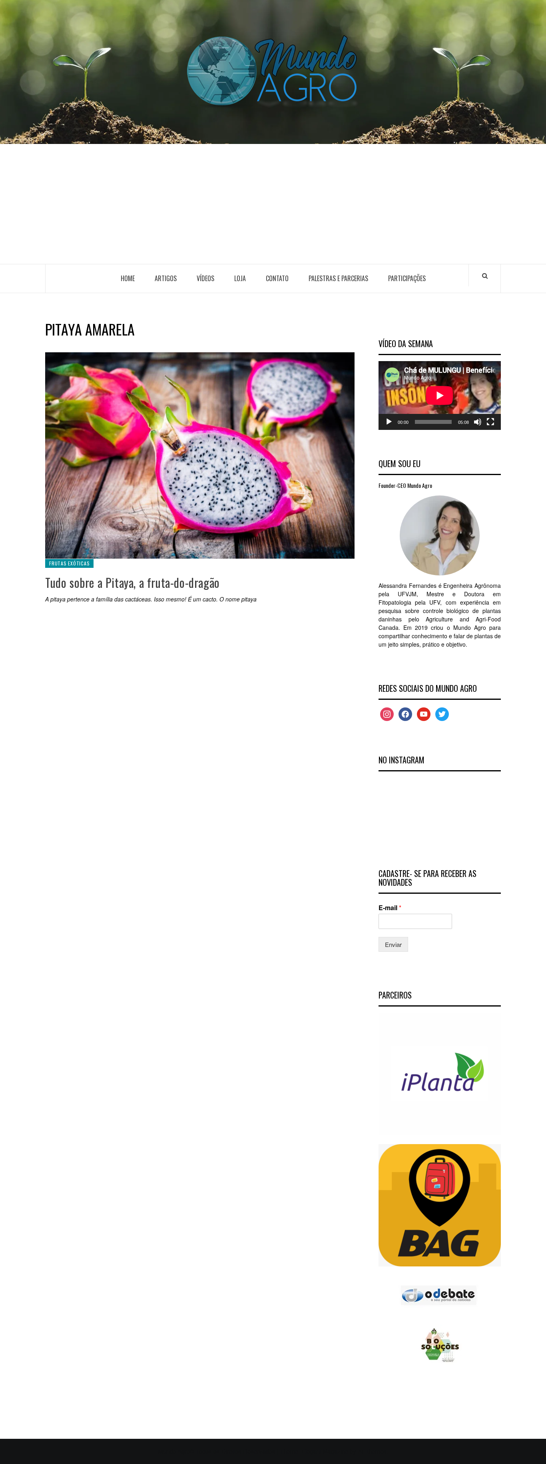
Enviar (393, 944)
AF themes (372, 1451)
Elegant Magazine (324, 1451)
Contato (277, 278)
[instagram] (387, 713)
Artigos (166, 278)
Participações (407, 278)
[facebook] (405, 713)
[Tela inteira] (490, 422)
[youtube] (423, 713)
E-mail (390, 908)
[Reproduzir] (389, 422)
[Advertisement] (273, 204)
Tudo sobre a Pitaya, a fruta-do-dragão (132, 582)
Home (128, 278)
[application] (440, 395)
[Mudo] (478, 422)
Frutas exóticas (69, 563)
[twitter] (442, 713)
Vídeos (205, 278)
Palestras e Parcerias (338, 278)
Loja (240, 278)
